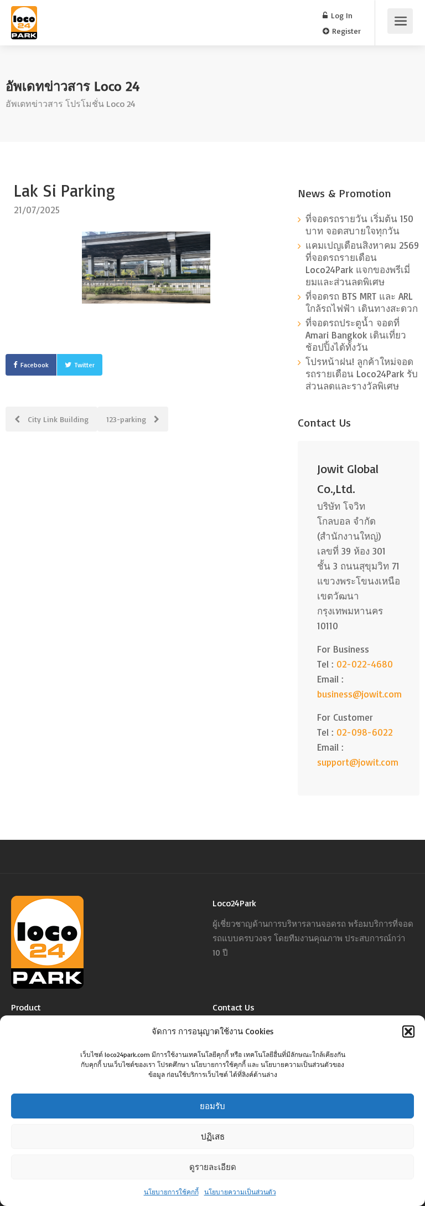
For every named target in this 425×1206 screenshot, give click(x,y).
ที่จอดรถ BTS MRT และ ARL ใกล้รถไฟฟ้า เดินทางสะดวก (361, 302)
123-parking (127, 419)
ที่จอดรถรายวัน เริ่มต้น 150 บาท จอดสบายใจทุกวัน (359, 225)
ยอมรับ (212, 1106)
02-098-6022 (364, 732)
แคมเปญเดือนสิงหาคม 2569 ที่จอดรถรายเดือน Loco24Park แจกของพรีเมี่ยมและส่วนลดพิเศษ (362, 263)
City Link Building (57, 419)
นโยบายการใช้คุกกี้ (171, 1192)
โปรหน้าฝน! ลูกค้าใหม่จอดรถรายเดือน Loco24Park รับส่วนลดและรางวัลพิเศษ (361, 374)
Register (345, 30)
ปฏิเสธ (213, 1136)
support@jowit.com (357, 762)
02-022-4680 (364, 664)
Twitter (85, 365)
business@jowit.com (359, 694)
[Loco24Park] (24, 29)
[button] (408, 1031)
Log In (341, 15)
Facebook (34, 365)
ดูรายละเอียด (212, 1167)
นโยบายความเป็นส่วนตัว (240, 1192)
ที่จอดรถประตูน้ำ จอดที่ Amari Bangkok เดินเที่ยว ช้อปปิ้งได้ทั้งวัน (355, 335)
